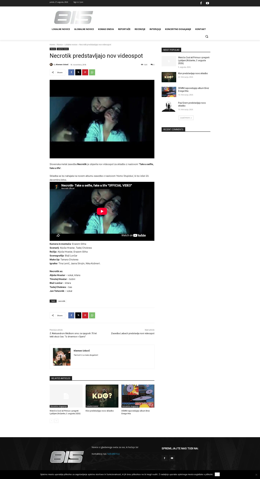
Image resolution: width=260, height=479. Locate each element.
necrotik (61, 301)
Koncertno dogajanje (59, 406)
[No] (256, 474)
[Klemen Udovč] (52, 64)
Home (52, 44)
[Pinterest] (85, 72)
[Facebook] (201, 3)
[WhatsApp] (92, 72)
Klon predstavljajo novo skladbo (100, 411)
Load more (185, 117)
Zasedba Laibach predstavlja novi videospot (132, 333)
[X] (78, 72)
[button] (206, 36)
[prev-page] (51, 421)
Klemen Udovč (62, 64)
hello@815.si (113, 453)
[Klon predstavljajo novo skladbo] (102, 396)
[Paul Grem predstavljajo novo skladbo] (169, 107)
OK (217, 474)
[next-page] (56, 421)
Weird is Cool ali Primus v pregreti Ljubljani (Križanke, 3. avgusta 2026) (193, 60)
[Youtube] (207, 3)
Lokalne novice (71, 44)
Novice (60, 44)
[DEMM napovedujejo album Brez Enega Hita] (137, 396)
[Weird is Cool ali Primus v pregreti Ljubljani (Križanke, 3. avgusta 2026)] (66, 396)
